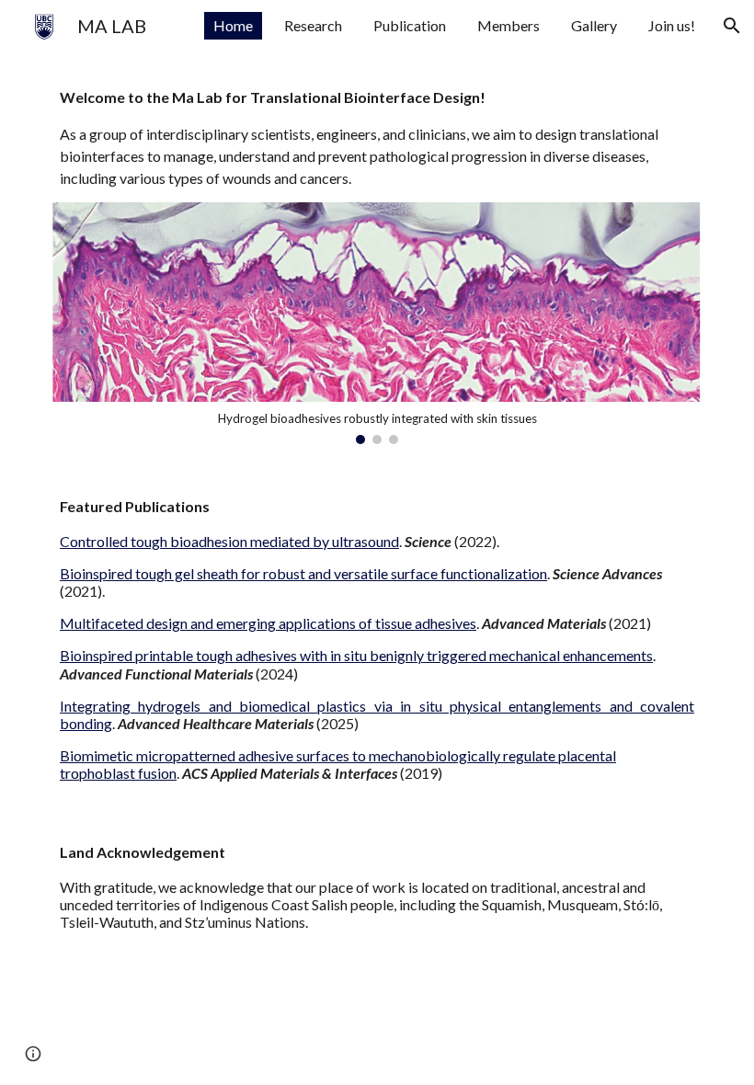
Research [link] (313, 25)
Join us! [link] (671, 25)
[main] (377, 138)
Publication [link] (409, 25)
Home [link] (233, 25)
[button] (732, 26)
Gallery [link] (594, 25)
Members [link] (508, 25)
